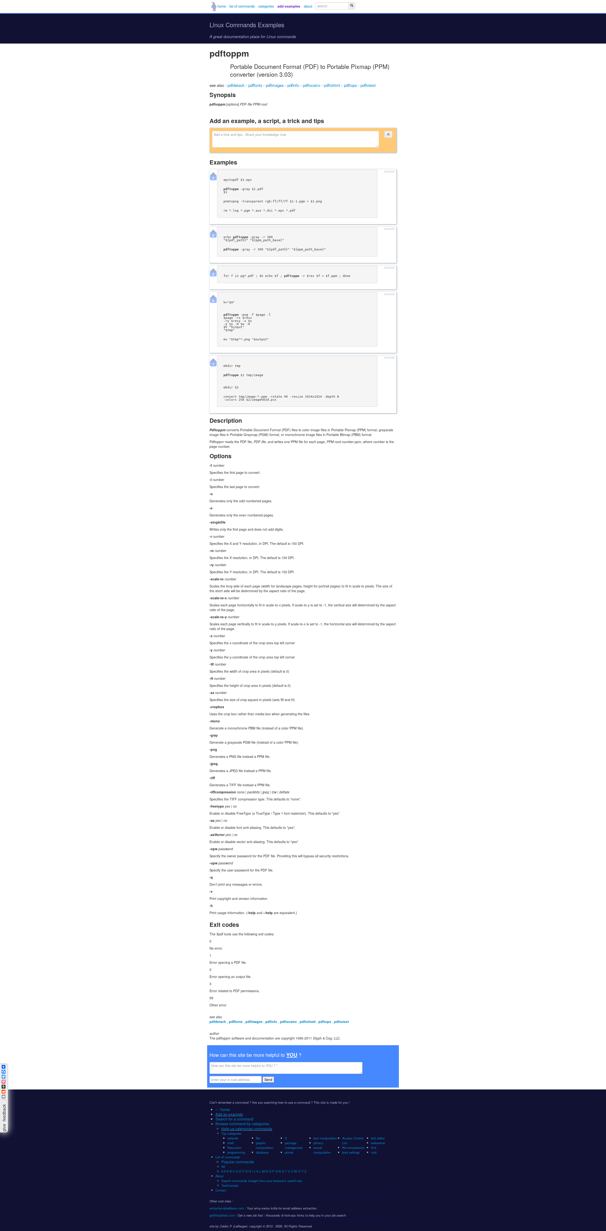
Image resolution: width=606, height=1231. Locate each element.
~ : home (222, 1109)
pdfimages (275, 85)
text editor (378, 1138)
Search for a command (234, 1119)
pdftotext (368, 85)
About (219, 1176)
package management (294, 1145)
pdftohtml (332, 85)
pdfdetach (236, 85)
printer (289, 1152)
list (242, 6)
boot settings (351, 1152)
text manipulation (325, 1138)
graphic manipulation (264, 1145)
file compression (353, 1147)
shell (230, 1143)
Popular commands (237, 1161)
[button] (388, 134)
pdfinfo (293, 85)
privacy (318, 1143)
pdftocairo (312, 85)
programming (236, 1152)
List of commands (227, 1157)
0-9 (223, 1171)
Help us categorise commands (246, 1128)
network (232, 1138)
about (308, 6)
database (262, 1152)
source (389, 171)
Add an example (229, 1114)
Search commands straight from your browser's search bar (261, 1180)
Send (268, 1079)
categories (266, 6)
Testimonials (230, 1185)
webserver (378, 1143)
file (258, 1138)
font (373, 1147)
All (223, 1166)
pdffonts (255, 85)
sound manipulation (322, 1150)
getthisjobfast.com (222, 1215)
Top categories (231, 1133)
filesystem (234, 1147)
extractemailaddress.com (226, 1208)
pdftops (351, 85)
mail (374, 1152)
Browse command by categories (242, 1123)
